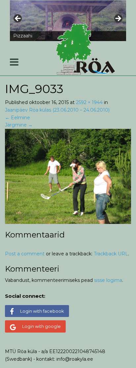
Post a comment (25, 254)
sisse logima (108, 280)
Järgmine (19, 125)
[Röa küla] (86, 49)
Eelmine (17, 118)
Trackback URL (111, 254)
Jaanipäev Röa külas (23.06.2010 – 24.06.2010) (57, 110)
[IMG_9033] (68, 176)
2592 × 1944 (89, 102)
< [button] (18, 19)
